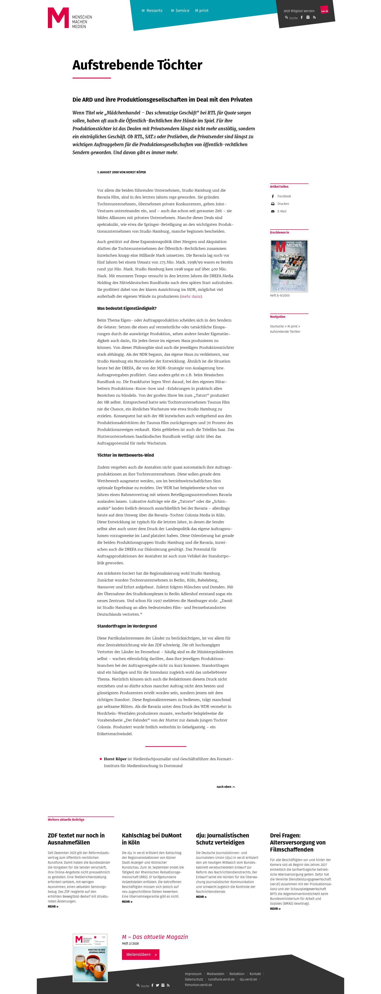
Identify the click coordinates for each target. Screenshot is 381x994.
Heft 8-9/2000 (280, 295)
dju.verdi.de (248, 979)
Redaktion (237, 974)
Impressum (193, 974)
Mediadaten (215, 974)
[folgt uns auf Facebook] (152, 985)
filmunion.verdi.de (198, 985)
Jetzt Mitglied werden (299, 11)
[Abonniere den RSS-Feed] (314, 17)
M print (202, 10)
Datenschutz (194, 979)
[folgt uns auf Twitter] (157, 985)
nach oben (224, 787)
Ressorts (154, 10)
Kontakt (255, 974)
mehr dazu (190, 296)
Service (182, 10)
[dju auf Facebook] (301, 17)
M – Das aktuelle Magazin (155, 937)
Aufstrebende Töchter (285, 331)
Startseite (277, 326)
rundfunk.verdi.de (221, 979)
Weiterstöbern (138, 954)
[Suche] (138, 985)
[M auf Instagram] (308, 17)
